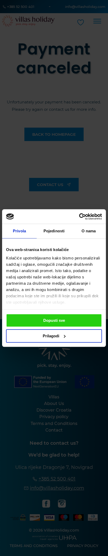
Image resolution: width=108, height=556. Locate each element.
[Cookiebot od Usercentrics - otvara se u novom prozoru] (79, 216)
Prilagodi (51, 336)
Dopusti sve (54, 320)
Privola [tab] (19, 231)
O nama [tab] (89, 231)
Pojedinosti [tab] (54, 231)
